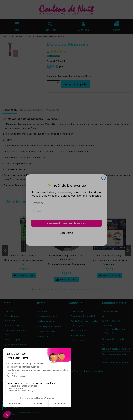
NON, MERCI (67, 233)
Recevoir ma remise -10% (66, 223)
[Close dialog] (103, 178)
